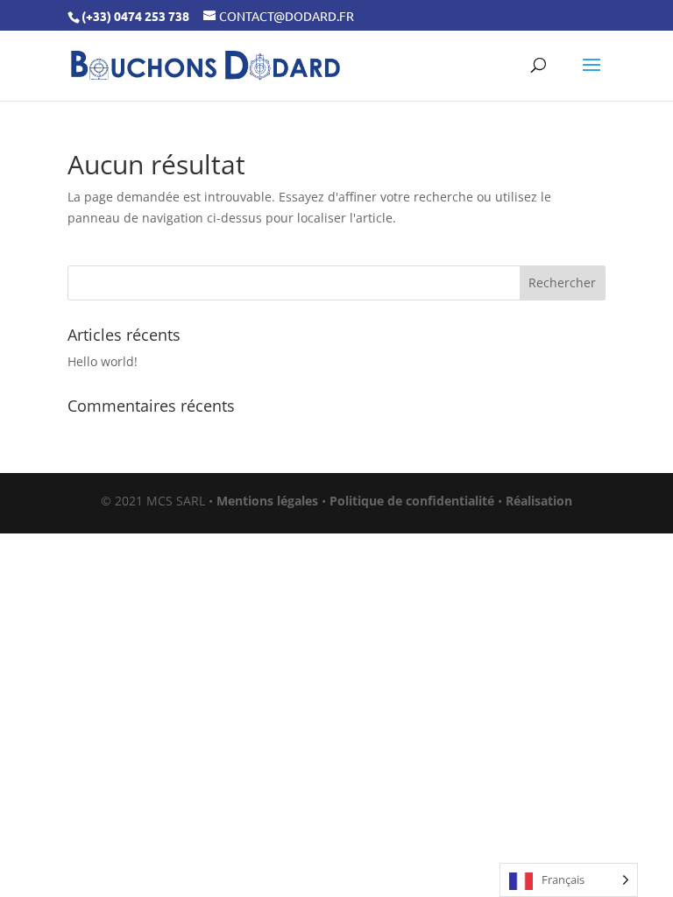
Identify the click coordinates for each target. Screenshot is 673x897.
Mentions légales (267, 500)
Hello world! (102, 361)
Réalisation (539, 500)
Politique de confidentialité (411, 500)
